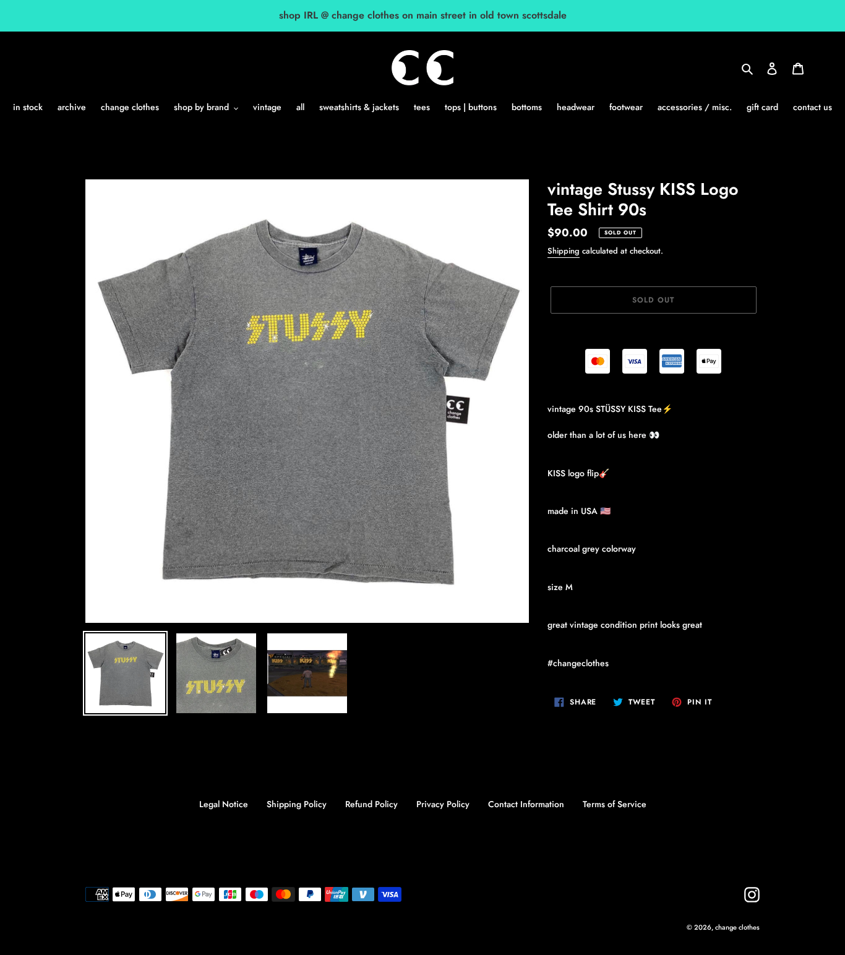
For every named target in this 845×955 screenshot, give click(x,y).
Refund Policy (371, 804)
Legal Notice (223, 804)
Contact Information (526, 804)
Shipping (563, 251)
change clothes (737, 927)
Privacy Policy (443, 804)
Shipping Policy (297, 804)
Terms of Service (614, 804)
